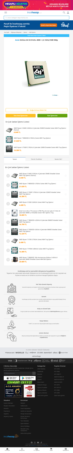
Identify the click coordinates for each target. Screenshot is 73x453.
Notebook (40, 371)
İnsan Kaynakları (26, 408)
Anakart (39, 377)
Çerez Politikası (25, 426)
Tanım (15, 159)
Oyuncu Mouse (41, 390)
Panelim (6, 408)
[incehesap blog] (11, 428)
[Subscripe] (34, 373)
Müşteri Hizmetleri (9, 406)
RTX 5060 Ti (57, 374)
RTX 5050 (57, 369)
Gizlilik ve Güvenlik (26, 411)
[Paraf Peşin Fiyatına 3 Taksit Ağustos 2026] (36, 25)
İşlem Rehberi (25, 423)
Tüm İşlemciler (52, 116)
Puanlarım (7, 411)
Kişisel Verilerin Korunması (25, 417)
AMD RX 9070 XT (59, 379)
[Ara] (6, 17)
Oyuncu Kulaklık (42, 387)
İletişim (23, 403)
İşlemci (39, 379)
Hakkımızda (24, 406)
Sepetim (6, 414)
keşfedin (46, 289)
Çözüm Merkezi (8, 403)
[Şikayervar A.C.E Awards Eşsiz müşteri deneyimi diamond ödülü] (13, 390)
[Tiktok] (41, 442)
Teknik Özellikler (36, 159)
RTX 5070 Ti (57, 387)
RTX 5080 (57, 390)
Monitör (39, 374)
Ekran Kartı (40, 382)
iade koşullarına (55, 311)
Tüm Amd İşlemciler (21, 116)
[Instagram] (35, 442)
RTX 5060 (57, 371)
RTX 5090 (57, 393)
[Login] (6, 12)
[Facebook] (32, 442)
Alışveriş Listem (8, 416)
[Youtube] (38, 442)
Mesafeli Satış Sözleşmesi (25, 429)
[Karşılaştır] (65, 175)
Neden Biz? (58, 159)
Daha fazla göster (42, 395)
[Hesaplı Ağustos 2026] (36, 5)
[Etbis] (29, 390)
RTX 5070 (57, 385)
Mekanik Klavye (42, 385)
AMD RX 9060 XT (59, 377)
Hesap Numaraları (26, 414)
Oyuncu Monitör (42, 393)
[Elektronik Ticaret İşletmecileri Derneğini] (54, 360)
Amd (17, 40)
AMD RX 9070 (58, 382)
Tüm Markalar (25, 421)
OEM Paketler (41, 369)
